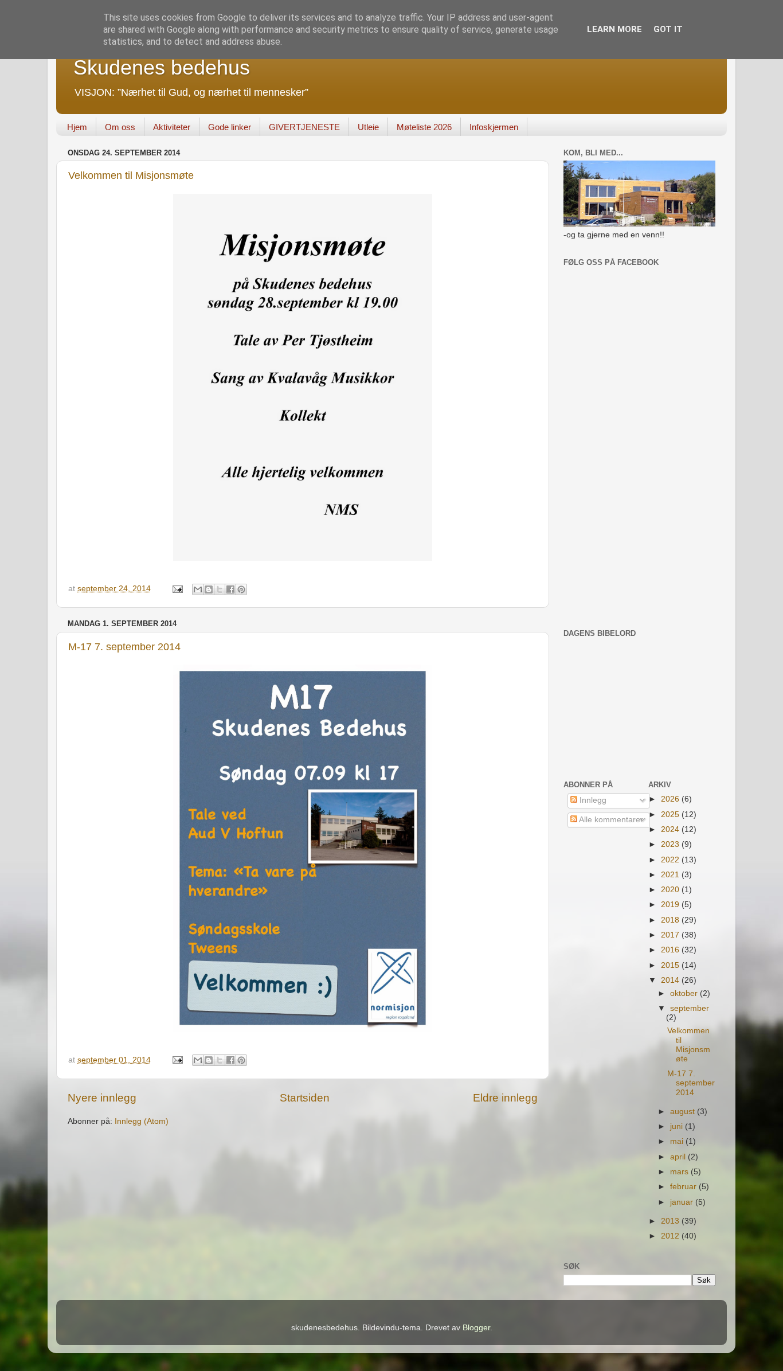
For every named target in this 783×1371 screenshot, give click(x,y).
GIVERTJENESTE (304, 127)
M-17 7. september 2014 (124, 647)
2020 (671, 889)
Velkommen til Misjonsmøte (131, 175)
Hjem (77, 127)
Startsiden (305, 1098)
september (689, 1008)
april (679, 1157)
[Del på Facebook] (230, 589)
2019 (671, 904)
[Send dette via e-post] (197, 589)
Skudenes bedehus (161, 67)
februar (684, 1186)
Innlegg (591, 800)
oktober (685, 993)
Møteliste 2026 (424, 127)
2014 (671, 980)
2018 (671, 920)
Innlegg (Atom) (142, 1121)
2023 (671, 844)
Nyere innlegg (102, 1098)
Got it (668, 29)
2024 (671, 829)
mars (680, 1171)
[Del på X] (219, 589)
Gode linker (229, 127)
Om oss (120, 127)
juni (677, 1126)
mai (678, 1141)
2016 (671, 950)
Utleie (368, 127)
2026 (671, 799)
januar (682, 1202)
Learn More (614, 29)
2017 (671, 935)
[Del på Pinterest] (241, 589)
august (683, 1111)
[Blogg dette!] (208, 589)
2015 (671, 965)
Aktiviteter (171, 127)
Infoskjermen (493, 127)
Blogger (476, 1327)
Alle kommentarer (610, 819)
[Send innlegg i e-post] (177, 588)
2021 (671, 874)
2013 (671, 1221)
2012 (671, 1236)
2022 (671, 860)
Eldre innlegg (505, 1098)
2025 (671, 814)
